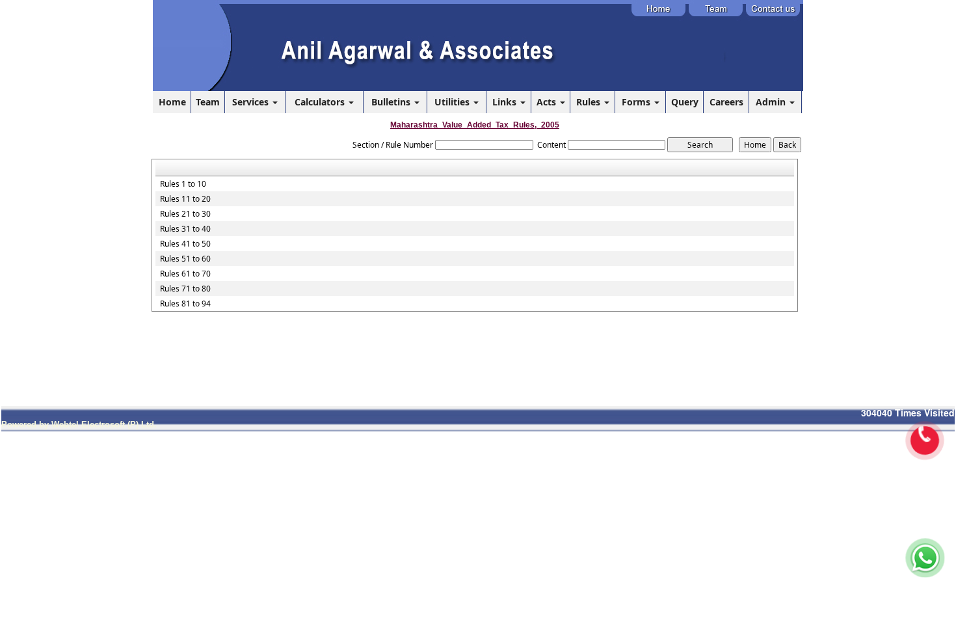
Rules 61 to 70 (185, 274)
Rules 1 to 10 (183, 184)
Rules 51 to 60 (185, 259)
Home (172, 102)
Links (505, 102)
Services (251, 102)
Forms (637, 102)
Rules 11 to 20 (185, 199)
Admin (772, 102)
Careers (726, 102)
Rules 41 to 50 (185, 244)
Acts (548, 102)
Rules (589, 102)
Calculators (321, 102)
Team (208, 102)
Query (684, 102)
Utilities (453, 102)
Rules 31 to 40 (185, 229)
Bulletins (392, 102)
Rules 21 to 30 (185, 214)
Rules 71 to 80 (185, 289)
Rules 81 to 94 (185, 304)
